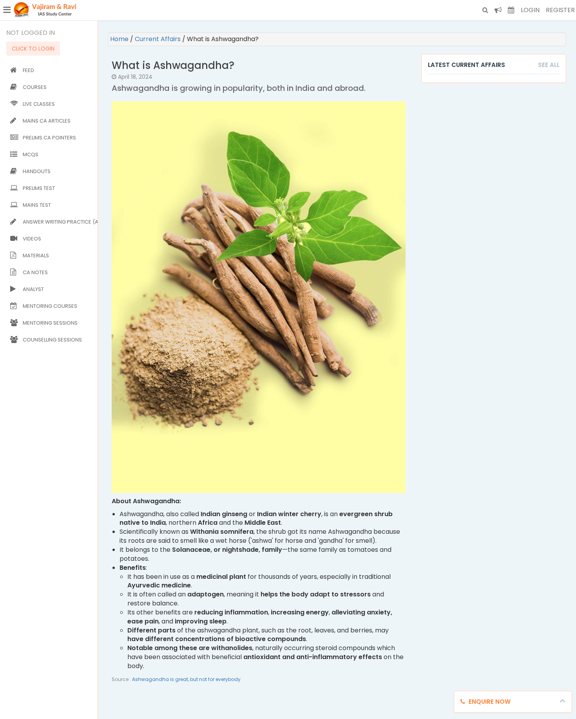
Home (120, 38)
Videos (32, 238)
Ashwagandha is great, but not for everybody (186, 679)
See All (549, 65)
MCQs (30, 154)
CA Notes (35, 272)
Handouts (37, 171)
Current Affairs (158, 38)
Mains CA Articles (47, 121)
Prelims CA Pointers (49, 137)
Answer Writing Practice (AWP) (58, 222)
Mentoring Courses (50, 306)
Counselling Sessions (52, 339)
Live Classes (39, 104)
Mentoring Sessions (50, 323)
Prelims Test (39, 188)
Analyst (33, 289)
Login (530, 9)
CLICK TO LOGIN (33, 48)
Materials (36, 255)
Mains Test (37, 205)
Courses (35, 87)
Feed (28, 70)
